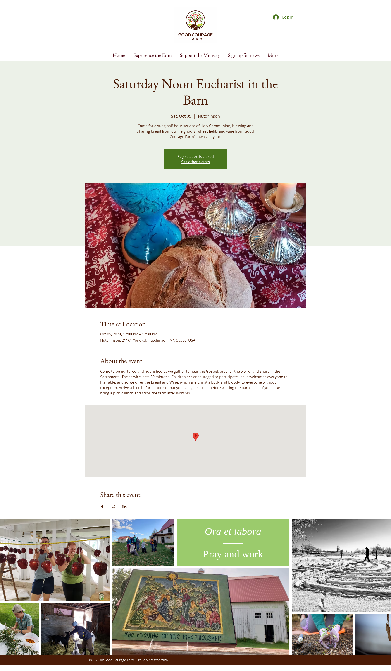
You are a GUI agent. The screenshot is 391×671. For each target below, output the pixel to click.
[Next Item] (383, 587)
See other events (195, 161)
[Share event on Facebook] (102, 506)
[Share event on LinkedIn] (124, 506)
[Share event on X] (113, 506)
